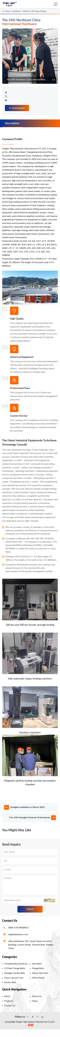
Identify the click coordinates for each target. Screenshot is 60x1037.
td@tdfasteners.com (18, 934)
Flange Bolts (38, 968)
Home (7, 11)
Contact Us (9, 1005)
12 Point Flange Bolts (14, 968)
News (35, 1001)
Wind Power (38, 978)
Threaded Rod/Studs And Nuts (16, 964)
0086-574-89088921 (18, 928)
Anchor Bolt (10, 982)
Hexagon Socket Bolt (14, 973)
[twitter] (6, 96)
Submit (30, 909)
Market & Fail (28, 11)
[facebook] (6, 93)
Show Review (40, 11)
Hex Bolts (37, 964)
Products (8, 1001)
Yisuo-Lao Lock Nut (13, 978)
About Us (36, 996)
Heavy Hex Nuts (40, 973)
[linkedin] (6, 100)
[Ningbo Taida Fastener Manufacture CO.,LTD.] (10, 4)
